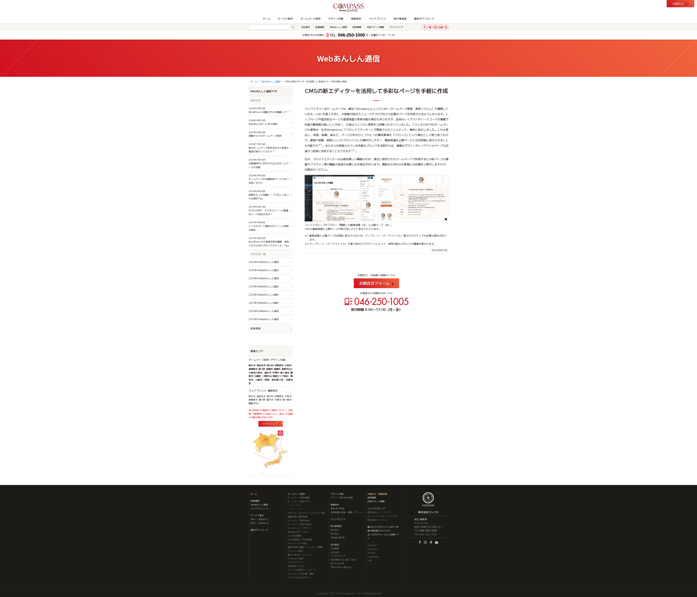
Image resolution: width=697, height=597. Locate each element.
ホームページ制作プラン (300, 501)
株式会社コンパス (428, 512)
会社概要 (335, 548)
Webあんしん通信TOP (263, 91)
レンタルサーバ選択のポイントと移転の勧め (269, 226)
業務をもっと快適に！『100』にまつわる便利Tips (269, 195)
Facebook (371, 545)
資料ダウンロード (424, 18)
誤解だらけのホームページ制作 (265, 134)
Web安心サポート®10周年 (263, 122)
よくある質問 (294, 535)
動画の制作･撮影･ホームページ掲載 (305, 547)
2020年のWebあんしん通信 (264, 311)
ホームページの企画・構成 (301, 573)
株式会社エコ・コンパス (379, 512)
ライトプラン (295, 505)
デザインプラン (296, 508)
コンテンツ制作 (295, 550)
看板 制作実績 (337, 508)
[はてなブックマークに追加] (435, 27)
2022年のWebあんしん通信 (263, 294)
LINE (369, 560)
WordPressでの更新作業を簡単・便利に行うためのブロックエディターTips (269, 242)
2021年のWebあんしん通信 (263, 302)
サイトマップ (396, 27)
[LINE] (440, 27)
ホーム (266, 18)
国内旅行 (335, 529)
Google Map (373, 556)
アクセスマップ (269, 423)
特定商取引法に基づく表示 (344, 559)
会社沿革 (335, 552)
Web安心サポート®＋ (298, 531)
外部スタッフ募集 (375, 27)
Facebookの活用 (295, 558)
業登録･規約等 (338, 537)
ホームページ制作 (310, 18)
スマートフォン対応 (297, 543)
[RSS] (446, 27)
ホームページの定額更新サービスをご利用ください (269, 179)
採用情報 (356, 27)
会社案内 (305, 27)
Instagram (372, 548)
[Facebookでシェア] (425, 27)
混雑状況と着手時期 (297, 516)
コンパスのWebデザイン (299, 577)
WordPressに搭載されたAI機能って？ (269, 110)
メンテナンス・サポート (300, 528)
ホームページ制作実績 (298, 497)
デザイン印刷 (335, 18)
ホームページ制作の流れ (300, 524)
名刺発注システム (296, 565)
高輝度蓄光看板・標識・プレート (347, 512)
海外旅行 (335, 533)
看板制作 (356, 18)
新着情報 (319, 27)
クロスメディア (295, 562)
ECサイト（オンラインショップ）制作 (306, 512)
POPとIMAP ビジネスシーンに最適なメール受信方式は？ (268, 210)
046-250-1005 (347, 35)
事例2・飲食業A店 (260, 522)
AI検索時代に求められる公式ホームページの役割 (269, 163)
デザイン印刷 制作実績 (342, 497)
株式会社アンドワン (377, 519)
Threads (371, 552)
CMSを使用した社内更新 (300, 539)
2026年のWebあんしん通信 (264, 262)
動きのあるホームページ (300, 554)
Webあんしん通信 (338, 27)
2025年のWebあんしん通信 (263, 270)
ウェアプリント (377, 18)
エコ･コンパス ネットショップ (382, 516)
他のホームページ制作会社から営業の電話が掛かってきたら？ (269, 148)
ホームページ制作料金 (298, 520)
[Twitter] (430, 27)
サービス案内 (285, 18)
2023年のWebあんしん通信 (263, 286)
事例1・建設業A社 (260, 519)
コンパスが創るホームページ (302, 569)
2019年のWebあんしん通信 (264, 319)
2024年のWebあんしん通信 (264, 278)
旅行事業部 (400, 18)
